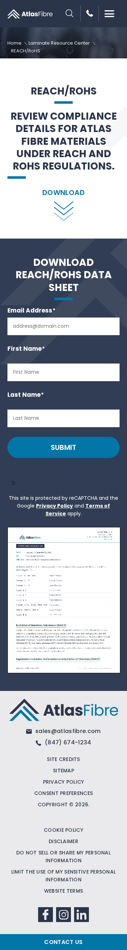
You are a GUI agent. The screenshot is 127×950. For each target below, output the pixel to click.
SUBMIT (63, 447)
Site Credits (63, 759)
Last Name (25, 395)
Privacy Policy (54, 505)
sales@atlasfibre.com (67, 731)
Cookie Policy (63, 830)
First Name (26, 349)
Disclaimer (63, 841)
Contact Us (63, 942)
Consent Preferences (63, 793)
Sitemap (63, 770)
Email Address (31, 311)
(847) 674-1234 (67, 742)
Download (63, 193)
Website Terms (63, 890)
